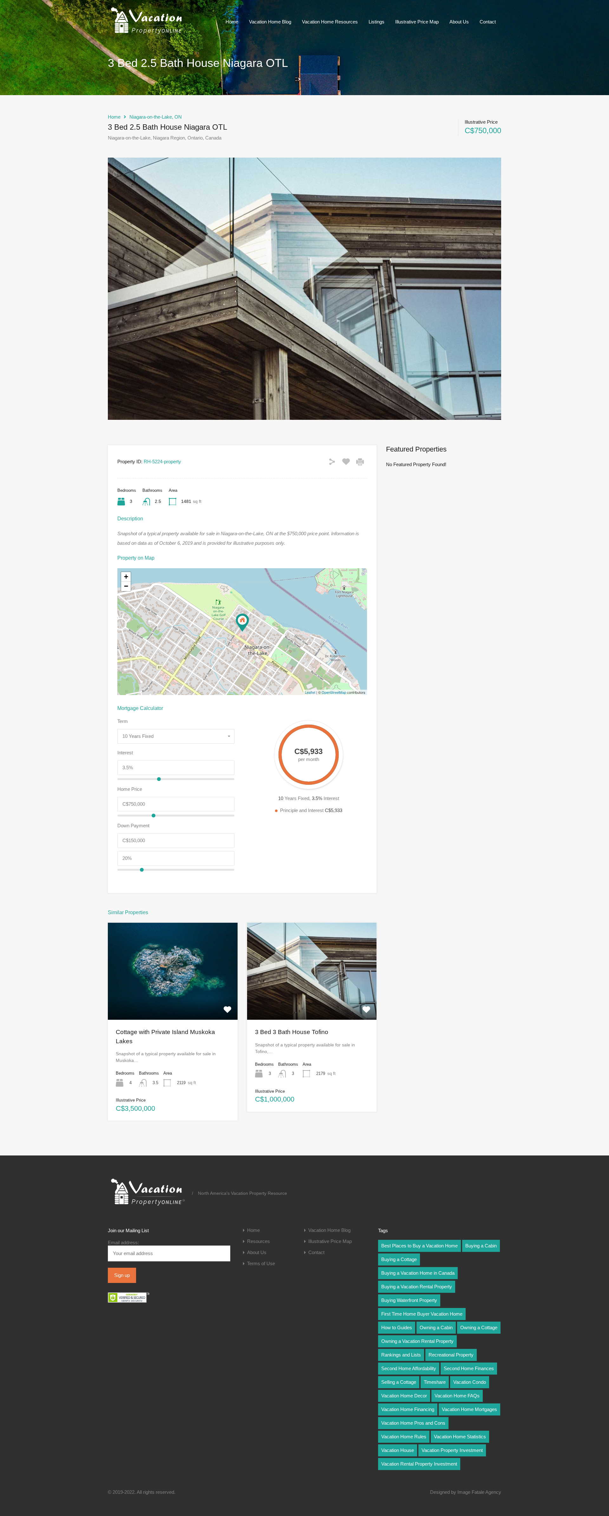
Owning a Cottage (478, 1327)
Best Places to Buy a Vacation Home (419, 1245)
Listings (376, 21)
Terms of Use (261, 1263)
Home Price (129, 789)
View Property (173, 1000)
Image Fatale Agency (479, 1492)
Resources (258, 1241)
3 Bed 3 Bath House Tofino (291, 1032)
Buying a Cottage (399, 1259)
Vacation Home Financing (407, 1409)
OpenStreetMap (334, 692)
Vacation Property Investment (452, 1450)
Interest (125, 752)
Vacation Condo (469, 1382)
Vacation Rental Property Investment (419, 1464)
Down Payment (133, 825)
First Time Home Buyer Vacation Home (421, 1314)
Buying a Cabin (481, 1245)
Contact (488, 21)
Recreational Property (451, 1354)
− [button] (126, 586)
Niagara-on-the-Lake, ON (155, 117)
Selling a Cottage (398, 1382)
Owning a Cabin (436, 1327)
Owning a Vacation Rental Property (417, 1341)
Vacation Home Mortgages (469, 1409)
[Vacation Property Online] (147, 34)
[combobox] (175, 736)
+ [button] (126, 577)
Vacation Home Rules (403, 1436)
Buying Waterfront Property (409, 1300)
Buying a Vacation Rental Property (416, 1286)
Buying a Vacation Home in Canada (418, 1273)
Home (232, 21)
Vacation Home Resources (330, 21)
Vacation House (397, 1450)
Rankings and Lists (401, 1354)
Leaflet (310, 692)
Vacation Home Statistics (460, 1436)
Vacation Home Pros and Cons (413, 1423)
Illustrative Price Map (417, 21)
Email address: (123, 1242)
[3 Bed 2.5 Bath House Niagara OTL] (242, 623)
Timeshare (435, 1382)
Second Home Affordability (408, 1368)
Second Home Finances (469, 1368)
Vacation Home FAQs (457, 1395)
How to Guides (396, 1327)
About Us (459, 21)
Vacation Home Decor (404, 1395)
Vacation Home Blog (270, 21)
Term (122, 721)
